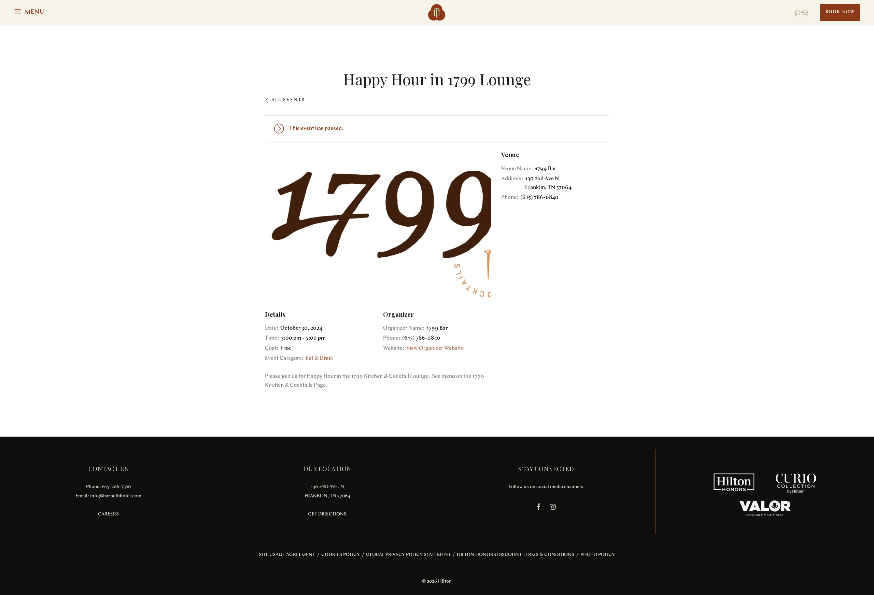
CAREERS (108, 514)
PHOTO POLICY (597, 554)
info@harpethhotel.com (115, 496)
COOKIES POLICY (340, 554)
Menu (34, 12)
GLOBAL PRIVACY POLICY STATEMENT (408, 554)
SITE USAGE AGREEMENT (287, 554)
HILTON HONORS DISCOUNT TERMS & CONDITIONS (515, 554)
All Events (288, 100)
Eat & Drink (319, 358)
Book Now (840, 12)
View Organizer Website (435, 348)
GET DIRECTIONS (327, 514)
